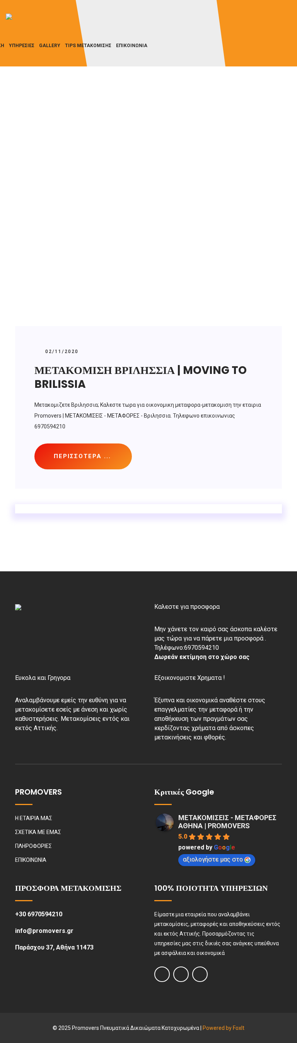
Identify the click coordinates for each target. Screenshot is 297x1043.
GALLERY (49, 45)
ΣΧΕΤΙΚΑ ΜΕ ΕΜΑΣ (38, 832)
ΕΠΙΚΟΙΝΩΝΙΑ (131, 45)
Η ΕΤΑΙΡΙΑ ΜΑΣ (33, 818)
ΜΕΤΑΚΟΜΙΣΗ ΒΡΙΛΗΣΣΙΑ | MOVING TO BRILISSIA (140, 377)
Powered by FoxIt (223, 1028)
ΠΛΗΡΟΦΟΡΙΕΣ (33, 846)
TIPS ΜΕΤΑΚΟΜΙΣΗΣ (88, 45)
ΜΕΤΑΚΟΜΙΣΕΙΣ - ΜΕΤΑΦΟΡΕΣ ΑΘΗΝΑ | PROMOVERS (227, 822)
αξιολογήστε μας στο (213, 859)
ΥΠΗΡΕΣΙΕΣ (21, 45)
